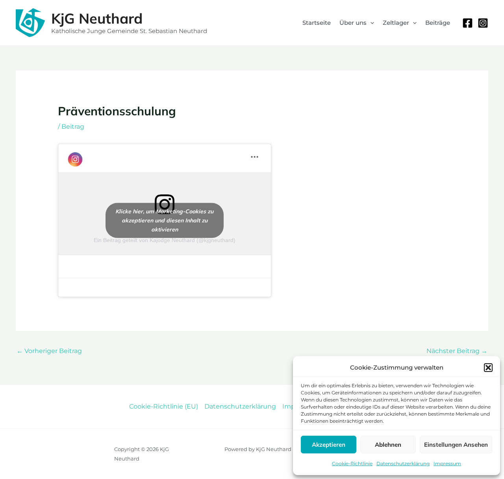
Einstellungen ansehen (456, 444)
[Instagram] (483, 23)
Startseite (316, 22)
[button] (488, 368)
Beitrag (72, 126)
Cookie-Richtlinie (352, 463)
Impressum (447, 463)
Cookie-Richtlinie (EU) (163, 406)
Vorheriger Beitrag (49, 351)
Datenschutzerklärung (403, 463)
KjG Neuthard (97, 18)
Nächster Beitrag (456, 351)
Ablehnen (388, 444)
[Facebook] (467, 23)
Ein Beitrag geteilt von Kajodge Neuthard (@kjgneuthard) (164, 240)
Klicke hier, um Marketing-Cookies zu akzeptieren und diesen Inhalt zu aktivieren (164, 220)
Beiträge (437, 22)
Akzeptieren (328, 444)
